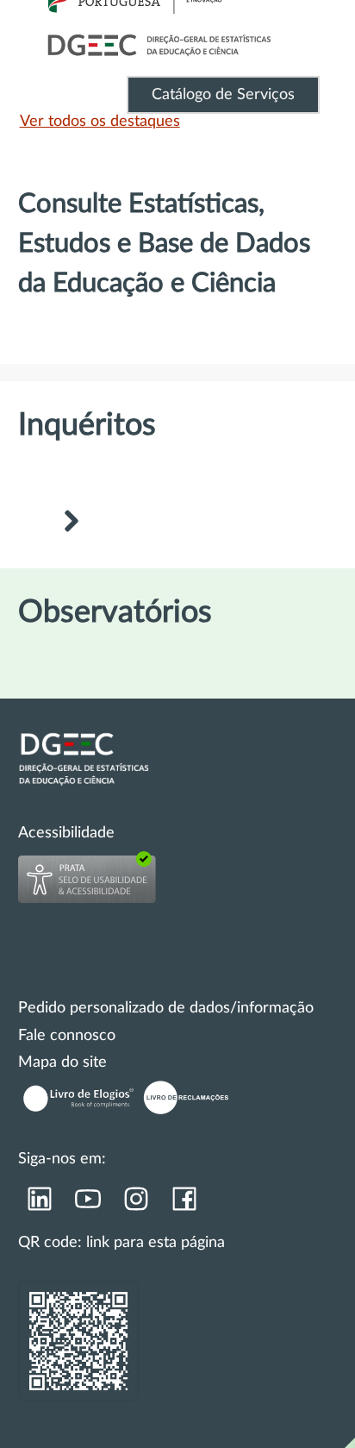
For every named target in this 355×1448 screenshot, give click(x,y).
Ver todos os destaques (100, 121)
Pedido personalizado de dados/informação (166, 1008)
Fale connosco (66, 1036)
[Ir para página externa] (38, 1205)
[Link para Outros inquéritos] (70, 523)
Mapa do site (62, 1062)
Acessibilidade (66, 833)
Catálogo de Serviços (223, 95)
